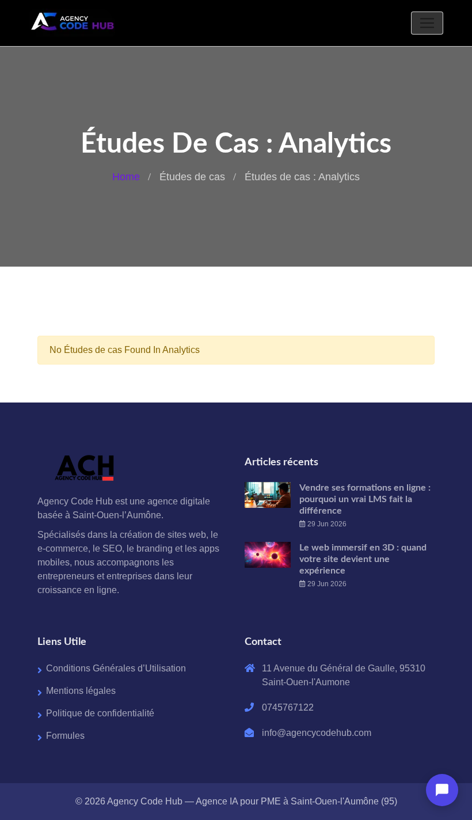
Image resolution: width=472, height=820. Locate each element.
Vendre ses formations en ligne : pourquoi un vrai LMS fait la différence (365, 499)
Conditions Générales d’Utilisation (116, 668)
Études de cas (192, 177)
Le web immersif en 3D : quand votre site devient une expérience (363, 559)
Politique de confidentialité (100, 713)
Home (126, 177)
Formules (65, 736)
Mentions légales (81, 691)
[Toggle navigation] (427, 23)
